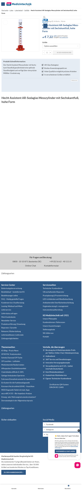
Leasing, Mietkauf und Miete (11, 306)
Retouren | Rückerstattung (11, 331)
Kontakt (46, 337)
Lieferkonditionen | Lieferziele (12, 335)
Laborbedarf (19, 10)
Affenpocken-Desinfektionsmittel (13, 368)
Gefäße (26, 10)
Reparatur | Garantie (9, 328)
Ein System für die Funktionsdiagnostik (15, 383)
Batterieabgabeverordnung (11, 288)
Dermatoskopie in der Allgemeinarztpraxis (17, 401)
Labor (11, 10)
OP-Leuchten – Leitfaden (10, 361)
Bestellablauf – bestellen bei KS (12, 292)
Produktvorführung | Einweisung (13, 324)
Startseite (5, 10)
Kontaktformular (51, 265)
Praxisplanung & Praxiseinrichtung (55, 295)
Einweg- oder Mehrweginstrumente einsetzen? (18, 397)
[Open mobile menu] (3, 4)
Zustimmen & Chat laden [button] (65, 451)
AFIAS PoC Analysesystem (11, 354)
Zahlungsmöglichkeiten (9, 338)
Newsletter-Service (8, 320)
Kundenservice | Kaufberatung (12, 303)
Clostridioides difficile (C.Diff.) (12, 372)
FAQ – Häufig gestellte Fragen (12, 299)
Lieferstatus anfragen (9, 313)
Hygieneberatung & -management (55, 306)
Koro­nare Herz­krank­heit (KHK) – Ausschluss (17, 386)
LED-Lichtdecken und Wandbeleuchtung (58, 299)
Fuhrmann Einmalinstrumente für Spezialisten (18, 379)
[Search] (45, 26)
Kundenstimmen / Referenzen (54, 322)
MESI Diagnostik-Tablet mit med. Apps (15, 390)
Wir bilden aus (48, 333)
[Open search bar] (44, 18)
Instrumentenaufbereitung (53, 310)
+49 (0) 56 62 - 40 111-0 (60, 261)
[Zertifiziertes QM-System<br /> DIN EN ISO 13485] (45, 385)
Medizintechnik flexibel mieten (12, 365)
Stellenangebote (49, 329)
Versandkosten (63, 37)
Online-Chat (30, 265)
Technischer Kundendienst (52, 288)
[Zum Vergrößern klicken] (5, 22)
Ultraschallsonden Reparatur (53, 292)
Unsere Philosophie (50, 319)
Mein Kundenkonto (8, 317)
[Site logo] (19, 4)
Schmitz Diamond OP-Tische (11, 358)
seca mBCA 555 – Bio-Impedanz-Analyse (16, 393)
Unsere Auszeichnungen (52, 326)
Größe (44, 42)
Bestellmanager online (9, 295)
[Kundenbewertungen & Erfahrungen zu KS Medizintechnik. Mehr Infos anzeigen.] (61, 463)
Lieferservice (6, 310)
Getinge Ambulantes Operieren (13, 375)
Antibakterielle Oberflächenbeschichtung (58, 303)
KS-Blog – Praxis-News (9, 350)
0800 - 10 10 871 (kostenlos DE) (26, 261)
